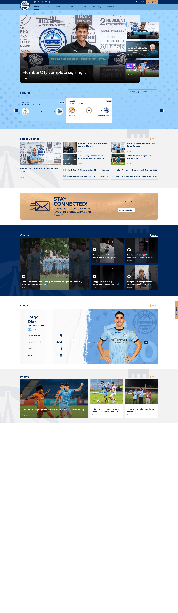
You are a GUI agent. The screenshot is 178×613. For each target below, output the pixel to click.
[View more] (42, 110)
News (22, 177)
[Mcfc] (25, 5)
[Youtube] (46, 2)
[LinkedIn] (50, 2)
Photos (24, 415)
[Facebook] (35, 2)
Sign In (153, 2)
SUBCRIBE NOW (126, 210)
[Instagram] (39, 2)
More (154, 139)
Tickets (141, 2)
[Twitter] (42, 2)
